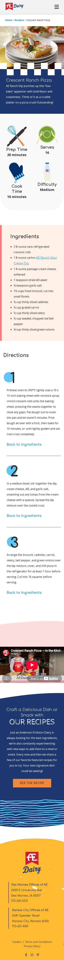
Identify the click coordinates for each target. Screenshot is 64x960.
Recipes (19, 20)
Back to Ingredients (24, 444)
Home (8, 20)
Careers (17, 942)
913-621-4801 (20, 926)
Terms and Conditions (38, 942)
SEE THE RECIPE (32, 783)
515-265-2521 (19, 900)
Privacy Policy (32, 946)
